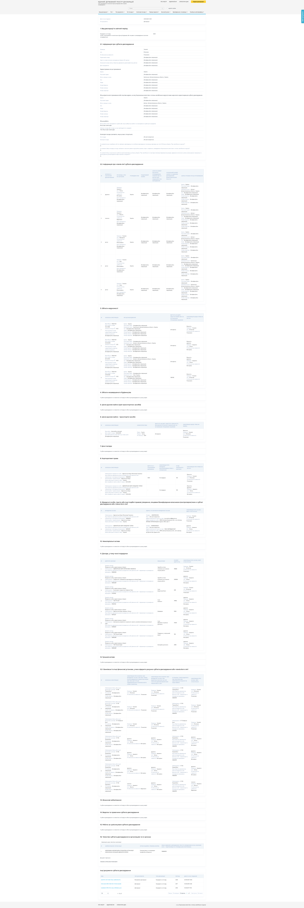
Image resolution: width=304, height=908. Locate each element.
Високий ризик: (165, 12)
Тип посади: (130, 12)
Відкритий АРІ (173, 1)
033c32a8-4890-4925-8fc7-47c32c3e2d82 (111, 883)
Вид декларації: (103, 12)
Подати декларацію (198, 1)
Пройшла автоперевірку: (196, 12)
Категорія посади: (141, 12)
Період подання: (153, 12)
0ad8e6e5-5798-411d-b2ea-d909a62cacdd (111, 887)
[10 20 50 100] (105, 893)
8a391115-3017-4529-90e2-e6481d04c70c (111, 879)
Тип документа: (119, 12)
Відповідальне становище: (180, 12)
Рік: (111, 12)
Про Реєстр (164, 1)
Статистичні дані (183, 1)
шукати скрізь (172, 8)
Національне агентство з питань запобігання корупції (192, 904)
